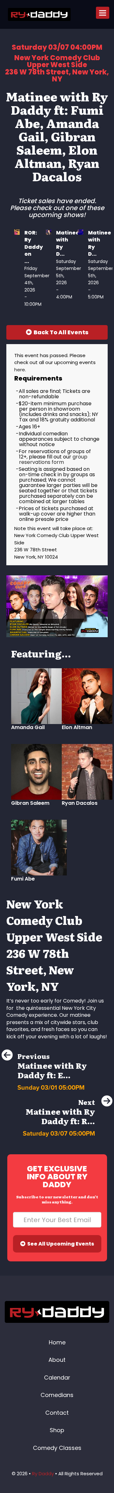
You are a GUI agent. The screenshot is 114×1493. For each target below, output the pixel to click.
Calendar (57, 1377)
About (57, 1360)
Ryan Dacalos (80, 803)
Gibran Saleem (30, 803)
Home (57, 1342)
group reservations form (53, 459)
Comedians (57, 1395)
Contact (57, 1413)
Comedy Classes (57, 1448)
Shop (57, 1430)
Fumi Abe (23, 878)
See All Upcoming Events (59, 1243)
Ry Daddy (43, 1473)
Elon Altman (77, 727)
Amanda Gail (28, 727)
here (19, 369)
